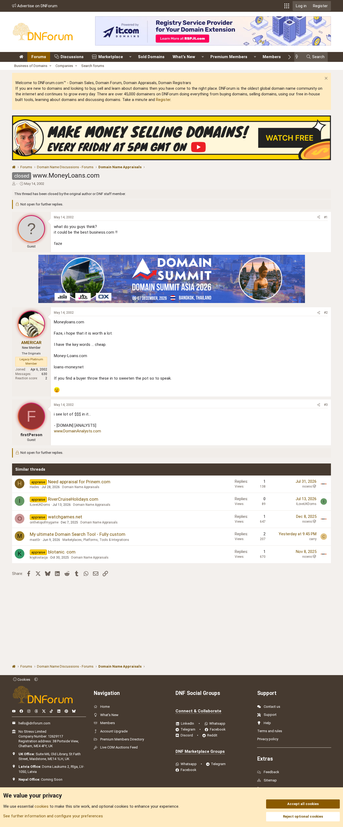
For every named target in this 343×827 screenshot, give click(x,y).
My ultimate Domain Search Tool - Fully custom (77, 534)
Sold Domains (151, 56)
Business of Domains (30, 66)
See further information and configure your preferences (53, 816)
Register (163, 99)
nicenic (307, 486)
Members (272, 56)
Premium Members (228, 56)
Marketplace (110, 56)
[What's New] (298, 57)
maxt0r (35, 540)
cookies (42, 806)
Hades (34, 487)
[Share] (318, 217)
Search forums (92, 66)
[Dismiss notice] (325, 79)
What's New (184, 56)
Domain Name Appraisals (80, 487)
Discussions (72, 56)
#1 (326, 217)
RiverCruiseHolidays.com (73, 499)
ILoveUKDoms (40, 505)
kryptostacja (39, 557)
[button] (287, 6)
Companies (64, 66)
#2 (326, 313)
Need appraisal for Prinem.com (79, 481)
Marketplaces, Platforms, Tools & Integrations (95, 540)
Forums (38, 56)
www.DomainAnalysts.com (77, 431)
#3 (326, 405)
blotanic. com (62, 552)
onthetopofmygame (44, 522)
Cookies (23, 680)
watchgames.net (65, 516)
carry (312, 539)
